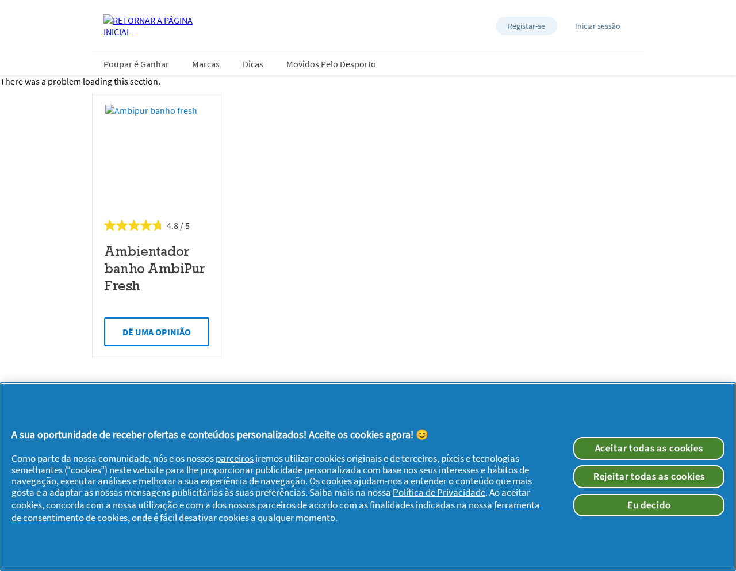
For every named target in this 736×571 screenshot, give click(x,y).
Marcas (206, 64)
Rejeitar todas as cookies (649, 476)
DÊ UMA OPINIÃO (156, 332)
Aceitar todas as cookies (649, 448)
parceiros (235, 458)
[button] (526, 26)
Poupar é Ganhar (136, 64)
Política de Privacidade (439, 492)
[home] (149, 25)
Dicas (253, 64)
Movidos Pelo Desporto (331, 64)
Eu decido (649, 505)
